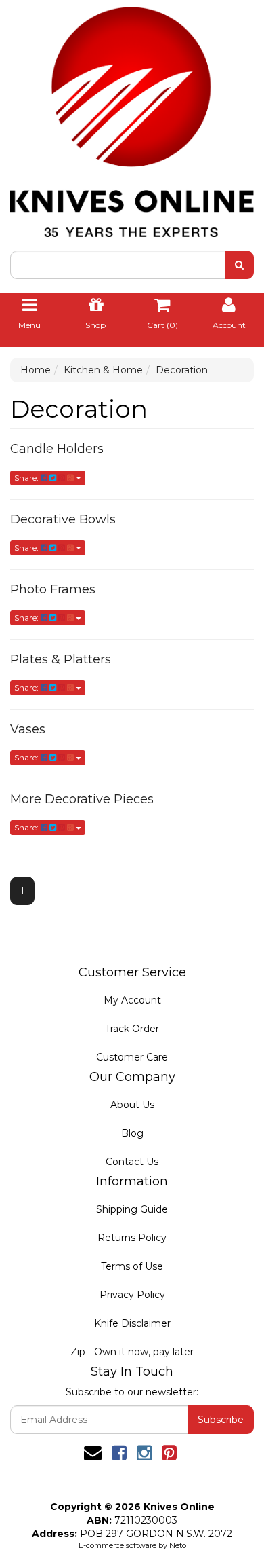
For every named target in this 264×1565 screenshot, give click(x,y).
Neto (177, 1545)
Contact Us (132, 1162)
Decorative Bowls (63, 519)
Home (35, 370)
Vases (27, 729)
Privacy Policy (132, 1295)
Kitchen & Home (103, 370)
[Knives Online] (132, 117)
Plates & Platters (60, 659)
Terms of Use (132, 1266)
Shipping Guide (132, 1209)
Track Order (132, 1029)
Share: (27, 478)
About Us (132, 1105)
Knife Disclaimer (132, 1323)
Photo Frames (52, 589)
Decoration (182, 370)
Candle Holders (57, 448)
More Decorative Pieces (82, 799)
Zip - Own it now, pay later (132, 1352)
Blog (132, 1133)
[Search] (239, 265)
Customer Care (132, 1057)
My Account (132, 1000)
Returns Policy (132, 1238)
